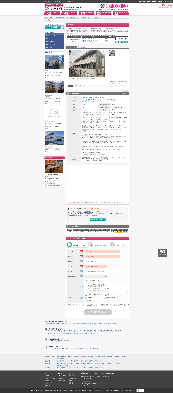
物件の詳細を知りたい (94, 295)
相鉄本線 (84, 39)
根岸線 (103, 363)
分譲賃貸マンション (74, 383)
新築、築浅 (72, 375)
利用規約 (70, 305)
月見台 (91, 331)
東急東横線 (109, 363)
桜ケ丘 (47, 333)
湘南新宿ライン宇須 (88, 363)
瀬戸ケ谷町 (53, 333)
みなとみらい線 (117, 363)
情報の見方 (126, 91)
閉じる (140, 390)
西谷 (95, 331)
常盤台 (67, 333)
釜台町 (79, 331)
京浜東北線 (98, 363)
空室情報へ (121, 38)
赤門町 (77, 361)
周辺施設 (61, 378)
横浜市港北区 (93, 323)
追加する (125, 232)
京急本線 (65, 363)
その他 (89, 300)
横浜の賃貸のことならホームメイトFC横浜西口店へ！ (99, 373)
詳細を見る (118, 232)
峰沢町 (99, 331)
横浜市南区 (78, 323)
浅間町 (63, 361)
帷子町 (94, 333)
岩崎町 (86, 333)
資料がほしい (111, 295)
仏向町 (63, 331)
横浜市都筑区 (107, 323)
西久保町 (71, 331)
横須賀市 (114, 323)
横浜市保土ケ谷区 (76, 39)
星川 (88, 42)
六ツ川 (68, 361)
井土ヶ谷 (86, 367)
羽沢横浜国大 (60, 348)
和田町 (88, 39)
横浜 (58, 367)
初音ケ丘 (81, 333)
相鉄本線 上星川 (50, 44)
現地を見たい (91, 298)
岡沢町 (55, 331)
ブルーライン (72, 363)
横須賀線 (79, 363)
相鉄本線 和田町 (50, 41)
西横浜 (80, 348)
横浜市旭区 (100, 323)
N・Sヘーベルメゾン (50, 121)
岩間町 (63, 333)
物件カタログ (48, 385)
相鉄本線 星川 (50, 47)
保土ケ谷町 (113, 331)
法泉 (77, 333)
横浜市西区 (65, 323)
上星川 (88, 40)
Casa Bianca (48, 146)
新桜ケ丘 (118, 331)
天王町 (90, 333)
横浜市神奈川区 (57, 323)
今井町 (123, 331)
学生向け (71, 380)
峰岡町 (87, 331)
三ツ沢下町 (91, 348)
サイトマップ (48, 383)
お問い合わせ (62, 373)
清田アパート (48, 70)
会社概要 (47, 375)
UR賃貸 (71, 373)
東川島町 (72, 333)
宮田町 (107, 331)
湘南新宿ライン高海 (62, 365)
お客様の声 (62, 380)
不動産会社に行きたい (113, 298)
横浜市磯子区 (85, 323)
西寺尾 (59, 361)
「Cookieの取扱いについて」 (116, 390)
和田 (68, 41)
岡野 (86, 361)
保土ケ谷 (48, 341)
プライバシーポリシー (81, 305)
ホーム (46, 373)
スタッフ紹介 (62, 375)
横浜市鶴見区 (49, 323)
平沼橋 (96, 348)
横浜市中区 (72, 323)
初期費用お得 (72, 378)
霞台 (75, 331)
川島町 (83, 331)
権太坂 (103, 331)
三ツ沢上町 (72, 348)
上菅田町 (58, 333)
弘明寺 (101, 367)
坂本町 (47, 331)
